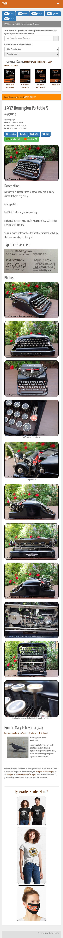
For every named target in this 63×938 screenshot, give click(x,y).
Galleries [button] (37, 14)
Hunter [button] (24, 134)
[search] (31, 49)
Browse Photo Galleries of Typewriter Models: (18, 45)
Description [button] (12, 134)
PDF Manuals (42, 62)
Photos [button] (34, 134)
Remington (12, 97)
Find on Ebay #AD (15, 139)
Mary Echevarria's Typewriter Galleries (15, 733)
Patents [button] (9, 19)
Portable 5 (20, 97)
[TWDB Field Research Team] (31, 903)
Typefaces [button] (53, 14)
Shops (16, 66)
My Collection (32, 733)
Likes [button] (46, 134)
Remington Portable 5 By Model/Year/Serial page (21, 775)
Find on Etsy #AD (32, 139)
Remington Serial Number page (45, 772)
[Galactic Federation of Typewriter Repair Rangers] (31, 855)
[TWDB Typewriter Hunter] (31, 810)
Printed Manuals (30, 62)
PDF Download (10, 88)
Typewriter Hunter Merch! (31, 792)
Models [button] (23, 14)
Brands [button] (9, 14)
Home (6, 97)
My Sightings (43, 733)
